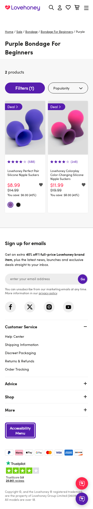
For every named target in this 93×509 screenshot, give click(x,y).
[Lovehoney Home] (22, 8)
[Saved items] (41, 185)
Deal (11, 106)
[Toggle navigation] (86, 7)
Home (9, 32)
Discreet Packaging (20, 352)
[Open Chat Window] (82, 499)
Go (83, 279)
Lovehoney (46, 19)
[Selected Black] (18, 205)
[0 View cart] (77, 8)
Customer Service (21, 326)
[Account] (59, 8)
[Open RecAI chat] (82, 483)
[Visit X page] (29, 306)
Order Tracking (17, 369)
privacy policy (48, 293)
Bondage (31, 32)
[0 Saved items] (68, 8)
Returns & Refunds (19, 361)
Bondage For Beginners (57, 32)
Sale (19, 32)
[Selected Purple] (10, 205)
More (10, 410)
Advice (11, 383)
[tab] (46, 347)
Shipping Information (21, 344)
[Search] (51, 7)
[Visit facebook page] (10, 306)
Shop (9, 396)
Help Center (14, 336)
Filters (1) (24, 88)
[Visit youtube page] (68, 306)
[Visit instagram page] (49, 306)
